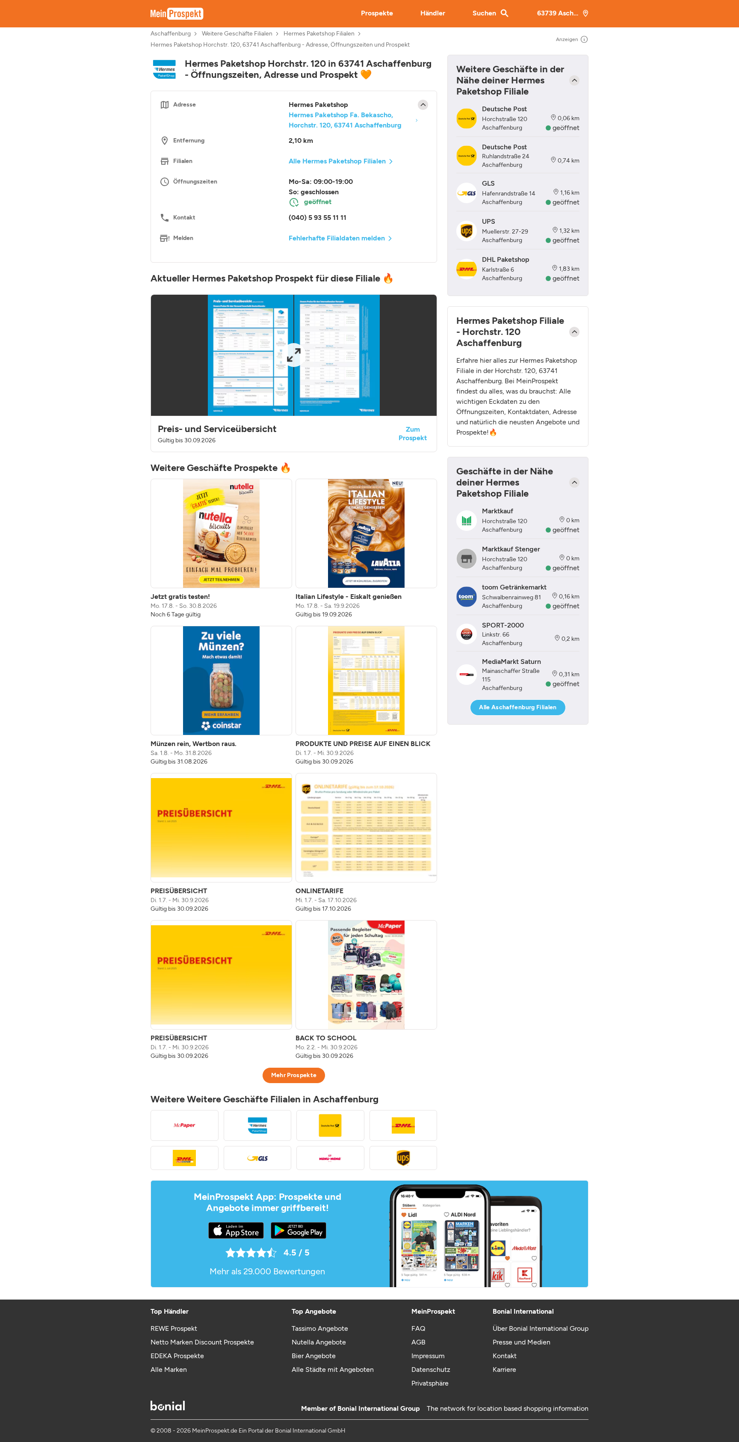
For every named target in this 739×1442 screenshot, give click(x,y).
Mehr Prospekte (294, 1075)
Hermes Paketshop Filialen (319, 34)
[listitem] (221, 549)
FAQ (418, 1328)
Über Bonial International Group (540, 1328)
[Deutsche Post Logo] (330, 1125)
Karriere (504, 1369)
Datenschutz (430, 1369)
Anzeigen (567, 39)
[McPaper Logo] (185, 1125)
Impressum (428, 1356)
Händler (432, 13)
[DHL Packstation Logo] (185, 1158)
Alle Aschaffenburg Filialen (517, 707)
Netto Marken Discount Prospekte (202, 1342)
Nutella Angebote (319, 1342)
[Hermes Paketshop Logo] (258, 1125)
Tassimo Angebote (320, 1328)
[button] (294, 373)
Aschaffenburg (171, 34)
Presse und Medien (521, 1342)
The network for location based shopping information (507, 1408)
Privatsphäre (430, 1383)
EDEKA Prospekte (177, 1356)
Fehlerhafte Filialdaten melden (337, 238)
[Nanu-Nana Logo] (330, 1158)
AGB (418, 1342)
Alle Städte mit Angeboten (333, 1369)
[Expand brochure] (294, 355)
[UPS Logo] (403, 1158)
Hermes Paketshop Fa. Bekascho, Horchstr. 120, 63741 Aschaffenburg (345, 120)
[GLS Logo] (258, 1158)
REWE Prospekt (174, 1328)
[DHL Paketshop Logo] (403, 1125)
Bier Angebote (314, 1356)
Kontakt (505, 1356)
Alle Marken (169, 1369)
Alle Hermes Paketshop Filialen (337, 161)
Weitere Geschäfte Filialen (237, 34)
